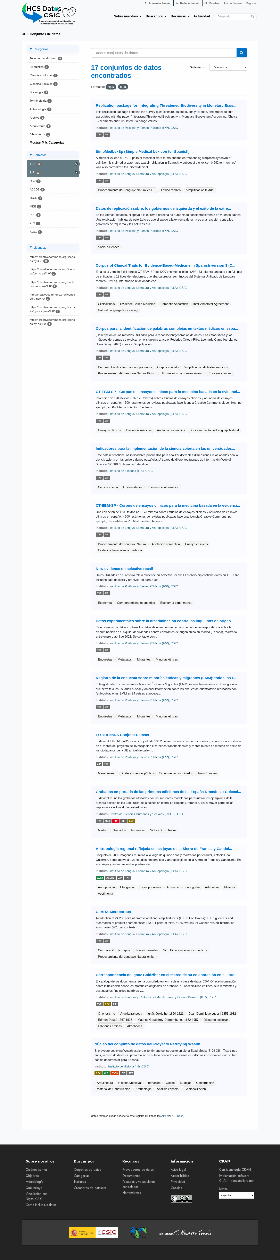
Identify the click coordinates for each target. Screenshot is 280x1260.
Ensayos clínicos (219, 373)
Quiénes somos (37, 1169)
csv (131, 821)
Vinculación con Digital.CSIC (37, 1196)
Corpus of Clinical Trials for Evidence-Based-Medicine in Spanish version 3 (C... (165, 265)
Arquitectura (105, 1082)
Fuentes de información (163, 487)
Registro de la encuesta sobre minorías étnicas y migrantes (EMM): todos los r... (166, 678)
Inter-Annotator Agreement (211, 304)
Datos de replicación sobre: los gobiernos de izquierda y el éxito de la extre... (163, 208)
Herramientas (131, 1192)
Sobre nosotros (127, 16)
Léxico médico (171, 190)
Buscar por (155, 16)
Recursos (179, 16)
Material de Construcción (113, 1089)
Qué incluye (34, 1187)
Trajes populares (150, 887)
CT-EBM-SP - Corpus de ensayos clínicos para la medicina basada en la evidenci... (168, 392)
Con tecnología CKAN (235, 1169)
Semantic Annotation (174, 304)
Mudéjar (185, 1082)
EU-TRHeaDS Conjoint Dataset (122, 735)
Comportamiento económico (136, 602)
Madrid (102, 830)
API (163, 1115)
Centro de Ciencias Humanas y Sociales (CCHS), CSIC (146, 814)
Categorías (81, 1175)
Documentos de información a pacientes (125, 367)
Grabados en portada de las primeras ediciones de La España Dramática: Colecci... (168, 792)
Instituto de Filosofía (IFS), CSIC (131, 470)
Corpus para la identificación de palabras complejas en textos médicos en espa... (167, 328)
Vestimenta (105, 893)
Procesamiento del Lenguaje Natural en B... (127, 190)
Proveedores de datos (138, 1169)
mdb (107, 821)
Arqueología (143, 1089)
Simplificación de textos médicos (206, 367)
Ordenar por (198, 67)
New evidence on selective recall (124, 569)
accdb (110, 878)
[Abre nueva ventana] (93, 1232)
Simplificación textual (200, 190)
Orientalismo (106, 1013)
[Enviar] (252, 16)
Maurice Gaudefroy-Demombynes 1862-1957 (168, 1019)
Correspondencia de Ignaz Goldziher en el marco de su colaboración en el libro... (167, 975)
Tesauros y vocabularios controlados (138, 1184)
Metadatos (125, 659)
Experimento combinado (175, 773)
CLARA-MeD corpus (113, 912)
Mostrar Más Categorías (47, 142)
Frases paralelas (146, 950)
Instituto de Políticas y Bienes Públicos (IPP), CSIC (143, 127)
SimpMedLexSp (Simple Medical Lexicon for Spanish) (143, 152)
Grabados (119, 830)
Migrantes (143, 659)
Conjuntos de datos (45, 34)
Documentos (131, 1175)
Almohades (134, 1026)
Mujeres (229, 887)
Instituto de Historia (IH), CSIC (128, 1066)
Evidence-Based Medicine (137, 304)
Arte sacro (212, 887)
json (115, 1073)
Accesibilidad (180, 1175)
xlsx (100, 878)
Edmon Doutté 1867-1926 (115, 1019)
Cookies (176, 1187)
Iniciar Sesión (233, 3)
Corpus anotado (168, 367)
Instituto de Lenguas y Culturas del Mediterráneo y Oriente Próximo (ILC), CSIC (162, 997)
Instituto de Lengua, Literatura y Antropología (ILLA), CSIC (148, 174)
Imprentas (138, 830)
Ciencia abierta (108, 487)
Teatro (172, 830)
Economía (105, 602)
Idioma (223, 1188)
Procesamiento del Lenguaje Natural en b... (126, 956)
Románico (153, 1082)
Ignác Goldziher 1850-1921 (165, 1013)
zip (106, 134)
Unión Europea (207, 773)
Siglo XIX (156, 830)
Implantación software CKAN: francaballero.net (236, 1178)
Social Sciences (109, 247)
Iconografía (192, 887)
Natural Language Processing (118, 310)
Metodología (34, 1181)
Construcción (205, 1082)
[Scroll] (272, 1252)
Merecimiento (107, 773)
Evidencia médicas (139, 430)
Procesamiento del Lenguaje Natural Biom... (127, 373)
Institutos (80, 1181)
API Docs (177, 1115)
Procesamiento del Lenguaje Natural (214, 430)
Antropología (106, 887)
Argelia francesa (131, 1013)
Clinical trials (106, 304)
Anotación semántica (171, 430)
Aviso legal (178, 1169)
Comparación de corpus (114, 950)
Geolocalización (195, 1089)
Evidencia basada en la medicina (120, 550)
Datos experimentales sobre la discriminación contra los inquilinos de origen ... (165, 621)
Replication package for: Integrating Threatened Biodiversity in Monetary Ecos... (166, 105)
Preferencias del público (138, 773)
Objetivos (32, 1175)
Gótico (170, 1082)
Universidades (132, 487)
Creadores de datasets (90, 1187)
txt (99, 134)
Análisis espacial (168, 1089)
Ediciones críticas (110, 1026)
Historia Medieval (129, 1082)
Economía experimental (176, 602)
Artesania (173, 887)
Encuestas (105, 659)
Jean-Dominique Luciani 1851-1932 (212, 1013)
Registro (251, 3)
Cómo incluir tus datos (41, 1204)
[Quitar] (113, 87)
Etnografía (127, 887)
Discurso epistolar (216, 1019)
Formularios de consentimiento (182, 373)
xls (106, 1073)
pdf (116, 821)
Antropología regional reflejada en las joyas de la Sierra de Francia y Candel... (164, 849)
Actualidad (201, 16)
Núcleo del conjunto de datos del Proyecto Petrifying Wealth (147, 1044)
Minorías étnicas (167, 659)
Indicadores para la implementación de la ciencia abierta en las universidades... (165, 448)
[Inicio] (23, 34)
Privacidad (178, 1181)
